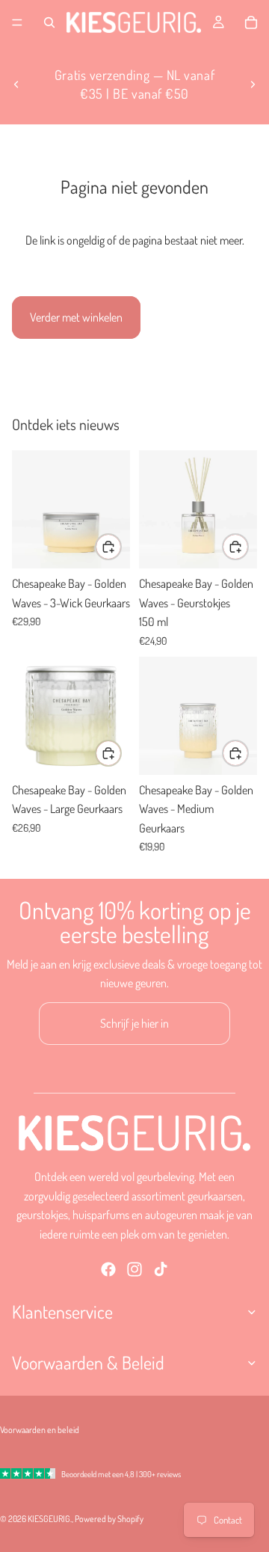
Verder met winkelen (76, 317)
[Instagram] (134, 1269)
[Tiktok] (161, 1269)
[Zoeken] (49, 22)
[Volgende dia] (252, 84)
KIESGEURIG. (50, 1518)
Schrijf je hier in (134, 1023)
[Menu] (17, 22)
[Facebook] (108, 1269)
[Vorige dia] (16, 84)
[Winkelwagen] (251, 22)
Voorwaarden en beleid (39, 1429)
